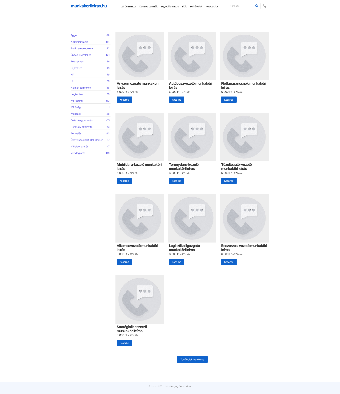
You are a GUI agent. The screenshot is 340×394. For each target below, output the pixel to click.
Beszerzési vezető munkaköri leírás (244, 248)
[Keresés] (256, 6)
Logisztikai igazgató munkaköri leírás (184, 248)
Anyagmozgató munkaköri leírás (137, 85)
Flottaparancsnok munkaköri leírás (243, 85)
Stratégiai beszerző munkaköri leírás (132, 329)
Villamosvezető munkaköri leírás (137, 248)
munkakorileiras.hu (89, 5)
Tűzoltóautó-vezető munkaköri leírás (236, 167)
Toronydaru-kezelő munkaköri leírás (184, 167)
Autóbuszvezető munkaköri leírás (190, 85)
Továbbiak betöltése (192, 359)
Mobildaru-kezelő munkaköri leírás (139, 167)
